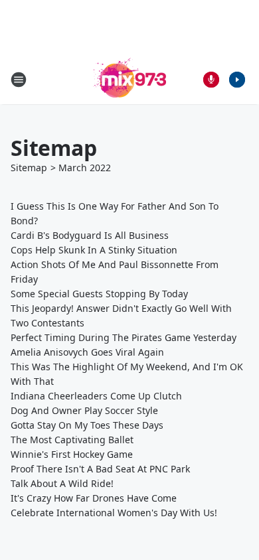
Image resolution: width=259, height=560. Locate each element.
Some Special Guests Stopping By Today (99, 293)
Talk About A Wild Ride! (62, 483)
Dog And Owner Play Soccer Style (84, 410)
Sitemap (29, 167)
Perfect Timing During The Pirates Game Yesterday (123, 337)
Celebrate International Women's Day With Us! (114, 512)
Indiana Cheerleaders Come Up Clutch (96, 395)
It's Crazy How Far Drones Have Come (94, 498)
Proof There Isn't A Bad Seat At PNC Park (100, 468)
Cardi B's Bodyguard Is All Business (90, 235)
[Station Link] (129, 79)
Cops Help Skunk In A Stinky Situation (94, 250)
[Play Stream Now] (237, 80)
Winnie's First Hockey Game (72, 454)
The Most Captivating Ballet (72, 439)
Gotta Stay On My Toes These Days (87, 425)
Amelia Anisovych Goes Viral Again (87, 352)
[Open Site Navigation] (19, 80)
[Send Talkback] (211, 80)
